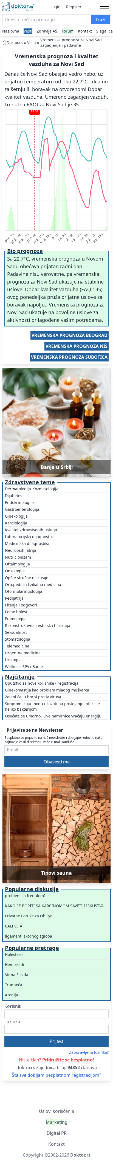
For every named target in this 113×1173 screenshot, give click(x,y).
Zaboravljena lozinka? (89, 1052)
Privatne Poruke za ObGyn (29, 915)
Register (73, 6)
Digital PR (57, 1133)
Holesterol (14, 954)
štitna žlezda (16, 974)
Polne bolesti (17, 611)
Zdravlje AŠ (47, 31)
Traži (100, 20)
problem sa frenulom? (25, 895)
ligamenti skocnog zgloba (28, 936)
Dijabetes (13, 495)
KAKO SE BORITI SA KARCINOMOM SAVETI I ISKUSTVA (54, 905)
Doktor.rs (15, 42)
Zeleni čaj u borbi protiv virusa (33, 696)
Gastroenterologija (22, 509)
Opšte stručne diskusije (26, 577)
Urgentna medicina (23, 652)
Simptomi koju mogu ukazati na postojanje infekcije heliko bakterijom (52, 706)
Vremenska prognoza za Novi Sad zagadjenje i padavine (71, 42)
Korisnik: (13, 1006)
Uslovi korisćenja (56, 1111)
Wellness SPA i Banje (24, 666)
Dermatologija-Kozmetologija (31, 488)
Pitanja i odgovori (21, 605)
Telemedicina (17, 646)
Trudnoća (13, 984)
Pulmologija (16, 618)
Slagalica (104, 31)
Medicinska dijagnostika (27, 543)
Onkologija (15, 570)
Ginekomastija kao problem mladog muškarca (47, 690)
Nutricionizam (18, 557)
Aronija (11, 994)
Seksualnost (16, 632)
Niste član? (56, 1060)
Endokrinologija (19, 502)
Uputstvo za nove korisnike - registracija (41, 683)
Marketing (56, 1122)
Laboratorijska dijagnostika (30, 536)
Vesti (28, 31)
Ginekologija (16, 516)
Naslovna (10, 31)
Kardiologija (16, 523)
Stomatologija (17, 639)
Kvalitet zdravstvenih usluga (31, 529)
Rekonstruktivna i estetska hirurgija (37, 625)
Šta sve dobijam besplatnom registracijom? (56, 1075)
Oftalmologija (17, 564)
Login (55, 6)
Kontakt (85, 31)
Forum (68, 31)
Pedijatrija (14, 598)
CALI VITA (13, 926)
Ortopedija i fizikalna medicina (33, 584)
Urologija (13, 659)
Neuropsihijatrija (20, 550)
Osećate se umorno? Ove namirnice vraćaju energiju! (54, 716)
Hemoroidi (14, 964)
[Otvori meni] (104, 6)
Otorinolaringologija (23, 591)
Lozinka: (12, 1022)
